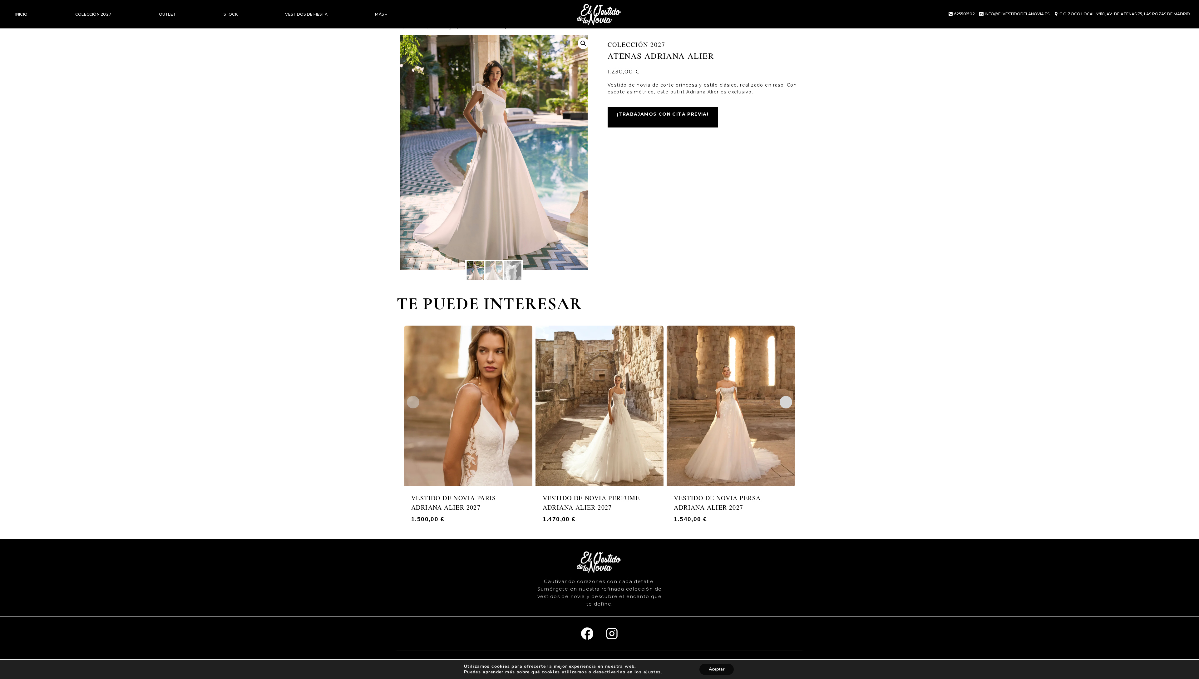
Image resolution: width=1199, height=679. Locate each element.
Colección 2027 (636, 44)
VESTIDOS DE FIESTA (306, 14)
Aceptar (716, 669)
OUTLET (167, 14)
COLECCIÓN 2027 (93, 14)
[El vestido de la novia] (599, 14)
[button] (583, 43)
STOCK (231, 14)
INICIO (21, 14)
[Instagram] (612, 633)
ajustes (652, 672)
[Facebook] (587, 633)
